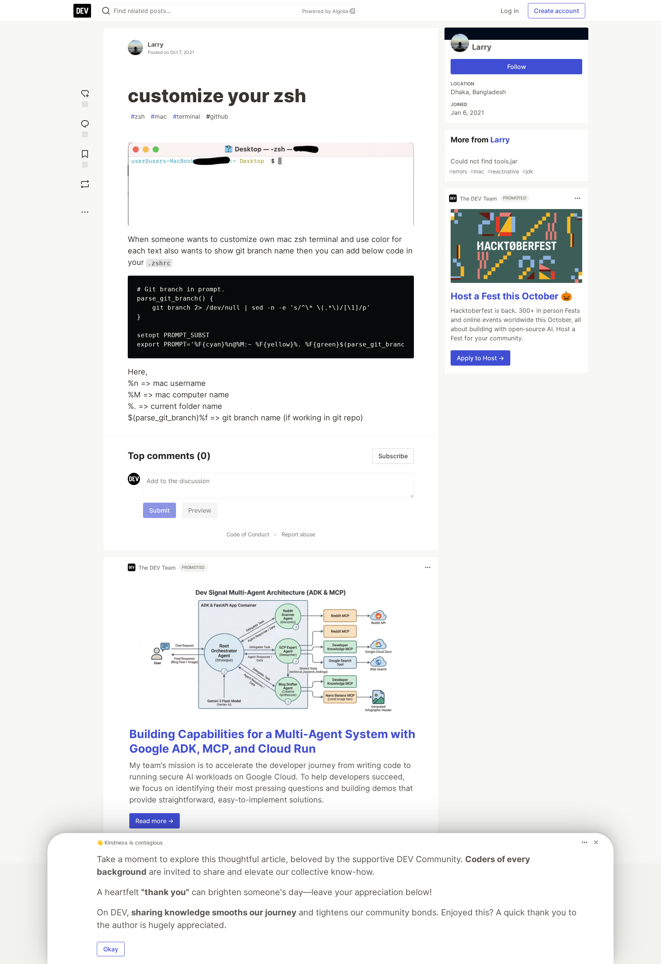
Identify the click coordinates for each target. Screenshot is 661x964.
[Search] (106, 11)
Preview (199, 510)
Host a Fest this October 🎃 (511, 296)
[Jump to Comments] (85, 128)
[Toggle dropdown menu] (428, 567)
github (217, 116)
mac (159, 116)
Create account (556, 11)
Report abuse (298, 534)
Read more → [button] (154, 821)
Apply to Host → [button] (480, 358)
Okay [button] (110, 949)
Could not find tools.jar (491, 166)
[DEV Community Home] (82, 10)
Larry (155, 44)
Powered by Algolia (326, 11)
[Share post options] (85, 212)
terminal (186, 116)
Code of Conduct (247, 534)
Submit (159, 510)
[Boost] (85, 184)
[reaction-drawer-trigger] (85, 97)
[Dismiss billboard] (596, 842)
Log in (510, 11)
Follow (516, 66)
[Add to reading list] (85, 158)
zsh (138, 116)
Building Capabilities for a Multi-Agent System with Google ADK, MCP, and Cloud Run (272, 741)
